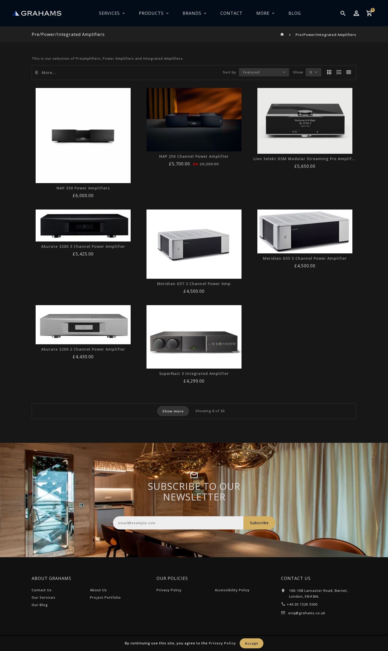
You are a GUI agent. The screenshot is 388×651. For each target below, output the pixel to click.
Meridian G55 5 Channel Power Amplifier (305, 258)
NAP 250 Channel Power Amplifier (194, 156)
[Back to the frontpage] (282, 34)
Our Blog (40, 604)
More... (49, 72)
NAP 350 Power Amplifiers (83, 188)
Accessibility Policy (232, 590)
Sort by (229, 72)
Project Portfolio (105, 597)
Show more (173, 411)
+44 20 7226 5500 (302, 604)
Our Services (43, 597)
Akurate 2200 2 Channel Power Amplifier (83, 349)
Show (298, 72)
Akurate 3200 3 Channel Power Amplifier (83, 246)
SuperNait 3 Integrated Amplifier (194, 373)
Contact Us (42, 590)
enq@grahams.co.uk (306, 613)
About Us (98, 590)
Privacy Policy (169, 590)
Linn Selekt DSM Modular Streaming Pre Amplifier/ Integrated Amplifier (304, 158)
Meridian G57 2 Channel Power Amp (194, 283)
